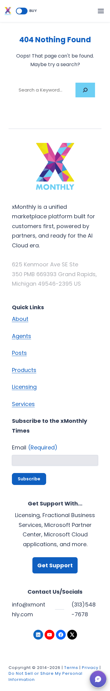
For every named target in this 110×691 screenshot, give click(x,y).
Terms (71, 667)
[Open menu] (100, 11)
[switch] (22, 11)
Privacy (90, 667)
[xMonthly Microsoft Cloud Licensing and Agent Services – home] (8, 11)
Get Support (55, 565)
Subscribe (29, 479)
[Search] (85, 90)
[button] (98, 679)
